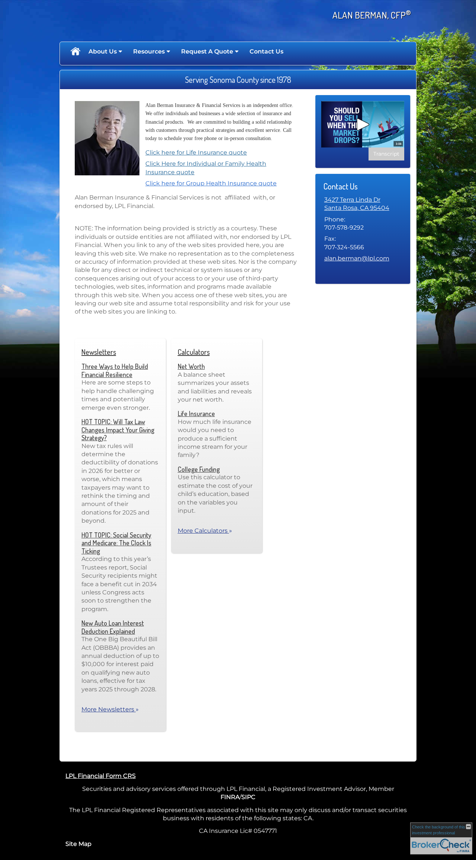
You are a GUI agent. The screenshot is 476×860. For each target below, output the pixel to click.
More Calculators (205, 530)
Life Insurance (196, 413)
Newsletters (98, 352)
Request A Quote (207, 51)
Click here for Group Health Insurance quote (211, 183)
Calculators (194, 352)
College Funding (199, 469)
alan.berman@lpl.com (356, 258)
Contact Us (266, 51)
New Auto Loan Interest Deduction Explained (112, 627)
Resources (149, 51)
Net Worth (191, 366)
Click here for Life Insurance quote (196, 152)
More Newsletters (110, 709)
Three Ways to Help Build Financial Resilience (114, 370)
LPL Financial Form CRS (100, 775)
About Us (103, 51)
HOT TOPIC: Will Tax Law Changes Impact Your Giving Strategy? (117, 430)
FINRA (230, 797)
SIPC (248, 797)
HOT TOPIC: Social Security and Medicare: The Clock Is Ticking (116, 543)
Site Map (78, 843)
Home (75, 51)
